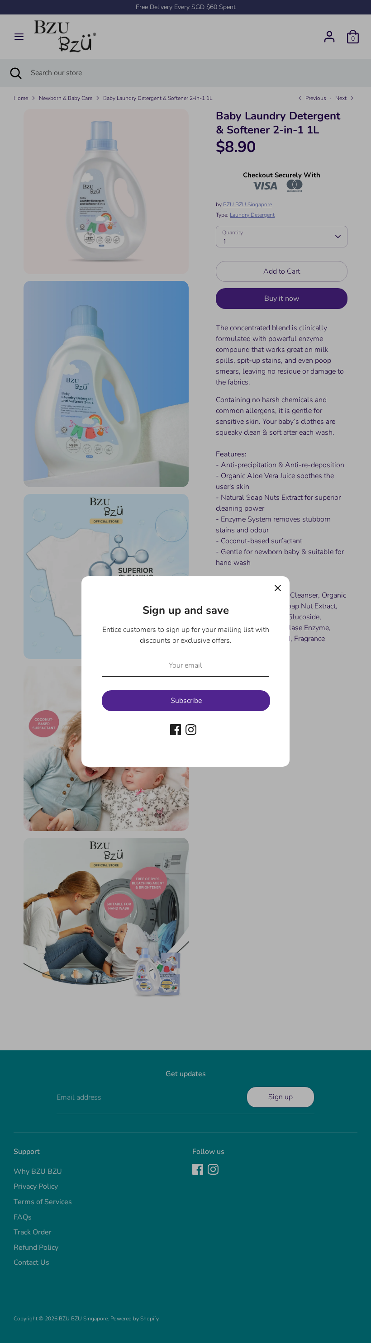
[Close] (278, 588)
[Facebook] (175, 729)
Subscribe (186, 701)
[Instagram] (191, 729)
